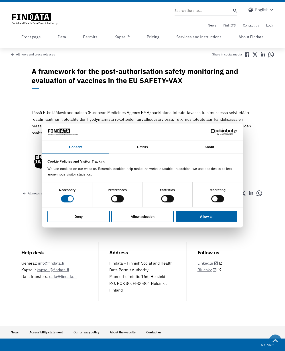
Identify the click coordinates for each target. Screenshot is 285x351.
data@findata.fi (63, 276)
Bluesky (204, 269)
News (212, 25)
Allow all (206, 216)
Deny (79, 216)
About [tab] (209, 147)
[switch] (117, 198)
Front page (31, 36)
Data (62, 36)
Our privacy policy (86, 332)
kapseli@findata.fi (53, 269)
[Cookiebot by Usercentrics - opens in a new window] (218, 132)
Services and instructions (199, 36)
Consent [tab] (75, 147)
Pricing (153, 36)
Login (270, 25)
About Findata (251, 36)
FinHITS (229, 25)
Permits (90, 36)
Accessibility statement (46, 332)
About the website (123, 332)
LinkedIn (205, 263)
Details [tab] (142, 147)
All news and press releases (35, 54)
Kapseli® (122, 36)
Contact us (251, 25)
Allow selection (143, 216)
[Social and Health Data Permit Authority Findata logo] (35, 19)
